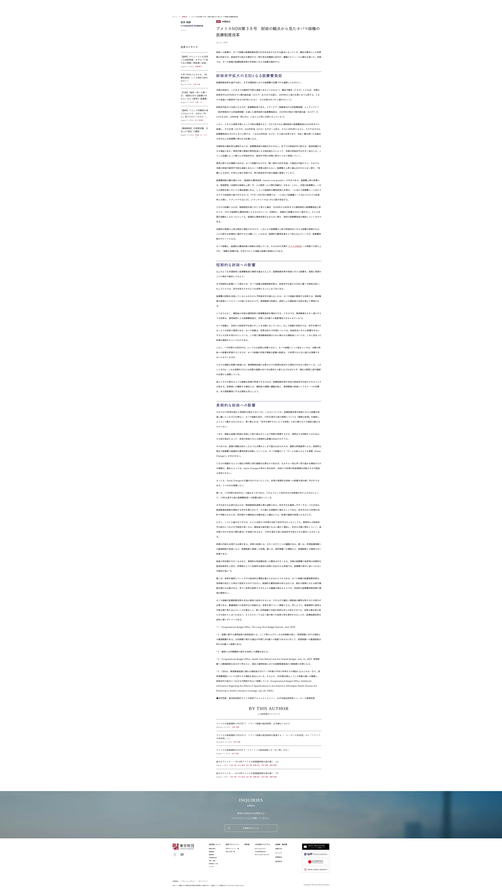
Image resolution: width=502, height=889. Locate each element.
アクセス (211, 866)
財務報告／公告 (213, 863)
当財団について (215, 844)
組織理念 (211, 854)
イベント (278, 853)
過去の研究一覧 (230, 851)
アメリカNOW (295, 246)
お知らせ (278, 849)
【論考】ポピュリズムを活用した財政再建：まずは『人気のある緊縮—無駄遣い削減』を (194, 61)
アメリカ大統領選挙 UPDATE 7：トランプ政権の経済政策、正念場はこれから (268, 725)
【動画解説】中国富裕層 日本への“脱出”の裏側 (194, 131)
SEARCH (278, 861)
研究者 (247, 844)
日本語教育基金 (259, 851)
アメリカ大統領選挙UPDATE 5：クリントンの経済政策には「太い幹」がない (268, 751)
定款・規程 (212, 860)
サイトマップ (203, 881)
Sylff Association (260, 848)
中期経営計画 (213, 857)
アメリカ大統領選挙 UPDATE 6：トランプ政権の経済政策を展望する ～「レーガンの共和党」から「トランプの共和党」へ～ (268, 738)
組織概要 (211, 851)
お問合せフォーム (251, 828)
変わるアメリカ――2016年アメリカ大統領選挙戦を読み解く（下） (268, 773)
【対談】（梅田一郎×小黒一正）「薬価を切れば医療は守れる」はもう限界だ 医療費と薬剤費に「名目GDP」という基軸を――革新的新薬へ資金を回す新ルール (194, 97)
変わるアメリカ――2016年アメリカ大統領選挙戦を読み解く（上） (268, 763)
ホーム (175, 16)
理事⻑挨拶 (212, 848)
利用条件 (175, 881)
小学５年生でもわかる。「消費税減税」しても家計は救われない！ (194, 79)
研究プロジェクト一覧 (232, 848)
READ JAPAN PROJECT (262, 854)
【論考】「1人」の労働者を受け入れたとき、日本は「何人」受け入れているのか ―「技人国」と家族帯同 (194, 115)
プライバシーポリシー (188, 881)
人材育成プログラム (262, 844)
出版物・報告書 (281, 844)
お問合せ (278, 857)
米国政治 (184, 16)
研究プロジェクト (232, 844)
